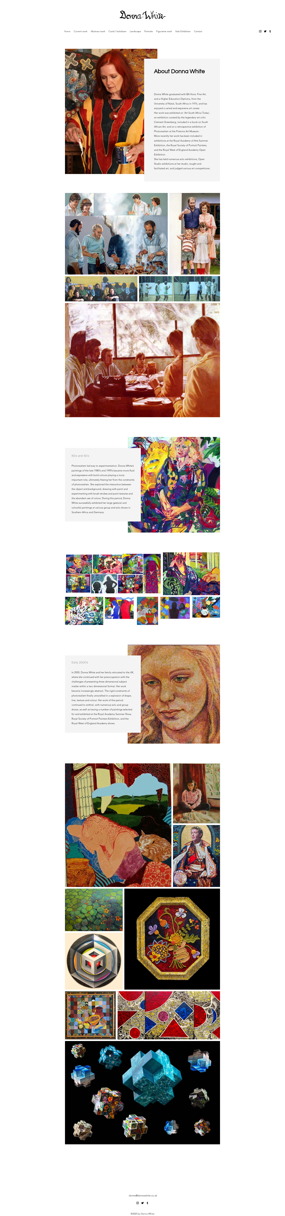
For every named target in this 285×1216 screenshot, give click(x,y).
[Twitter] (265, 31)
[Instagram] (260, 31)
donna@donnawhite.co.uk (143, 1195)
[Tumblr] (270, 31)
